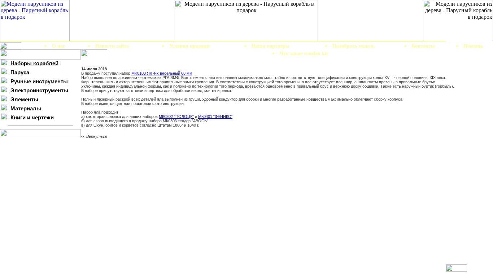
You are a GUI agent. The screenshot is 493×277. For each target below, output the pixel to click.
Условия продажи (189, 45)
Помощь (473, 45)
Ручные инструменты (39, 81)
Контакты (423, 45)
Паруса (19, 72)
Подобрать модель (353, 45)
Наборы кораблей (34, 63)
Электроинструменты (39, 90)
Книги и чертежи (32, 117)
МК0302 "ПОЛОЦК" (176, 116)
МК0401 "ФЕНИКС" (215, 116)
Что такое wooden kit (304, 53)
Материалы (25, 108)
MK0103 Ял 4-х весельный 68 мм (161, 73)
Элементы (24, 99)
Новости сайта (112, 45)
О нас (58, 45)
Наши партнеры (270, 45)
